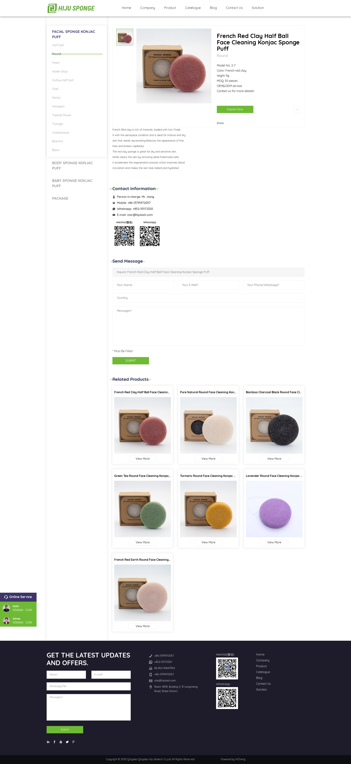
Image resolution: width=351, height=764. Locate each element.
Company (262, 660)
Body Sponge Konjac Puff (72, 165)
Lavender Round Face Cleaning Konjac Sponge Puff (282, 476)
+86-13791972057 (139, 202)
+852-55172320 (143, 208)
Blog (259, 678)
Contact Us (263, 683)
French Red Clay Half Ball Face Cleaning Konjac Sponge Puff (156, 392)
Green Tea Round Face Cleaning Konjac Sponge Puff (150, 476)
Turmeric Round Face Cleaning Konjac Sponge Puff (215, 476)
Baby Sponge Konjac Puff (72, 183)
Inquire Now (235, 109)
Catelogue (263, 672)
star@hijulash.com (140, 215)
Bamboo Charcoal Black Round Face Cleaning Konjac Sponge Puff (292, 392)
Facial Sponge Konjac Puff (73, 34)
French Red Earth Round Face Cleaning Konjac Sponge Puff (155, 559)
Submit (65, 729)
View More (143, 458)
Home (260, 654)
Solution (261, 689)
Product (261, 666)
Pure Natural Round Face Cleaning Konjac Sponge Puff (218, 392)
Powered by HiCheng (233, 759)
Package (60, 198)
